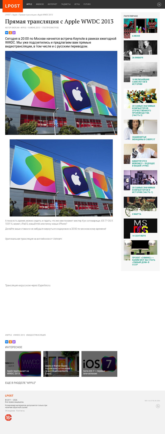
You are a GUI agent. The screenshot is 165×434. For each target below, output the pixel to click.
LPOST (8, 15)
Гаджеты (66, 4)
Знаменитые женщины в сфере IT (143, 138)
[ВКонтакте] (6, 32)
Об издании (10, 411)
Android (40, 4)
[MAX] (13, 32)
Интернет (52, 4)
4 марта (136, 214)
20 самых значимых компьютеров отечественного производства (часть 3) (143, 110)
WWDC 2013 (20, 335)
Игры (77, 4)
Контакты (20, 411)
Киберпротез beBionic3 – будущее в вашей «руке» (143, 163)
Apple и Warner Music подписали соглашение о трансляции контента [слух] (58, 369)
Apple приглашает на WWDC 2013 (18, 372)
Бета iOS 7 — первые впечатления (94, 372)
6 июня (136, 36)
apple (9, 335)
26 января (137, 57)
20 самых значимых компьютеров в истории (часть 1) (143, 189)
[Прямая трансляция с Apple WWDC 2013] (61, 134)
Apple (29, 4)
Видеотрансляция (36, 335)
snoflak (15, 28)
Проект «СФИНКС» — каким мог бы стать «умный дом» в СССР (143, 261)
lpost (12, 6)
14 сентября (139, 236)
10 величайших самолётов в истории (140, 81)
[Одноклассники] (10, 32)
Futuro (87, 4)
